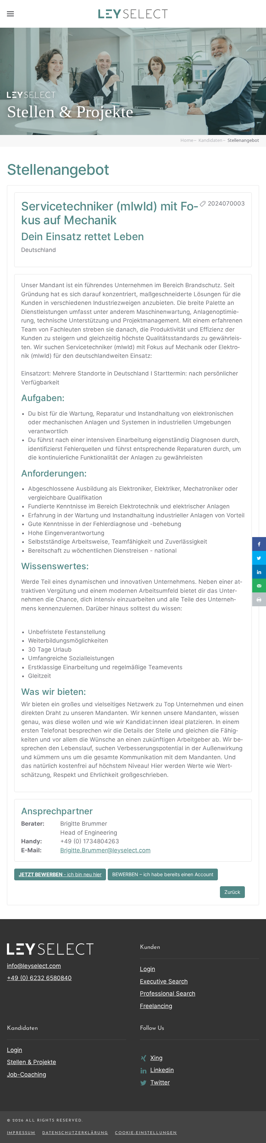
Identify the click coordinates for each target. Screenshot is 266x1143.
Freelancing (156, 1006)
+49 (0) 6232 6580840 (39, 977)
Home (186, 140)
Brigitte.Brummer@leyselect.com (105, 850)
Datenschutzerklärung (75, 1133)
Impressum (21, 1133)
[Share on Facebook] (259, 544)
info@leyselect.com (34, 965)
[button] (10, 14)
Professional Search (167, 993)
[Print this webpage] (259, 599)
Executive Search (164, 981)
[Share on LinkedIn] (259, 572)
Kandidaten (210, 140)
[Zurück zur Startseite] (133, 14)
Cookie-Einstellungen (146, 1133)
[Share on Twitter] (259, 558)
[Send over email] (259, 585)
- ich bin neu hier (60, 874)
